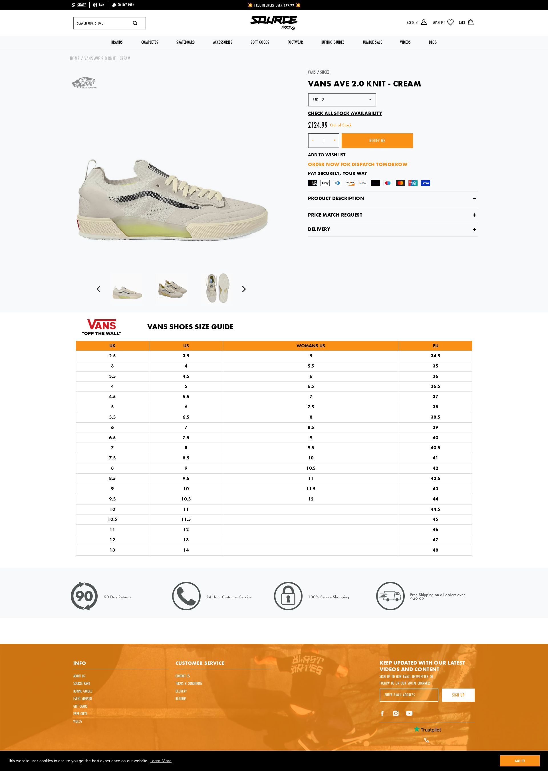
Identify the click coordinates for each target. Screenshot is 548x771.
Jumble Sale (372, 42)
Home (75, 58)
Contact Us (183, 676)
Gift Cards (80, 706)
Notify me (377, 141)
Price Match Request (335, 215)
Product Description (336, 198)
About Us (79, 676)
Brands (117, 42)
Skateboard (185, 42)
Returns (181, 698)
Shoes (325, 72)
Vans (312, 72)
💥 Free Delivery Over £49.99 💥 (274, 5)
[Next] (244, 289)
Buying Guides (332, 42)
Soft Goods (260, 42)
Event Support (82, 698)
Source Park (81, 683)
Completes (149, 42)
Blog (433, 42)
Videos (405, 42)
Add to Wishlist (326, 155)
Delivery (319, 229)
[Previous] (100, 289)
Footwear (295, 42)
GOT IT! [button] (520, 760)
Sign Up (458, 695)
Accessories (222, 42)
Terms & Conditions (189, 683)
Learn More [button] (161, 761)
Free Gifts (80, 713)
